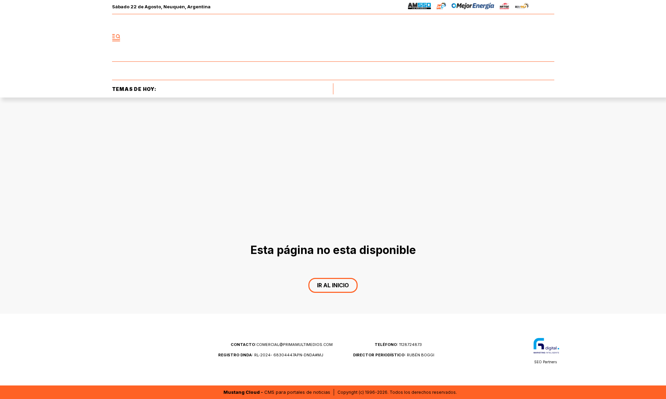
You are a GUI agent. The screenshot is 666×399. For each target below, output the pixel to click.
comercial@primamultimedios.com (282, 344)
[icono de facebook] (503, 37)
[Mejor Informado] (333, 38)
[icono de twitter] (518, 37)
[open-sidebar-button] (116, 38)
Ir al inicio (333, 285)
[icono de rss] (548, 37)
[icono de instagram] (533, 37)
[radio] (419, 7)
